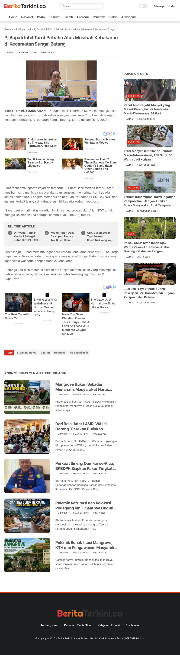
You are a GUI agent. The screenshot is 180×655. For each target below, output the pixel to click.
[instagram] (168, 17)
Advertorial (128, 17)
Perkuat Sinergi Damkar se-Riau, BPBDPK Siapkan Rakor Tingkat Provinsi (84, 466)
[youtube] (174, 17)
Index (172, 6)
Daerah (68, 17)
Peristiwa (99, 17)
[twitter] (151, 17)
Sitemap (159, 6)
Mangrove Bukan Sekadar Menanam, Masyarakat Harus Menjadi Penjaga (82, 387)
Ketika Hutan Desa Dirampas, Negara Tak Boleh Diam (62, 236)
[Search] (101, 6)
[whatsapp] (157, 17)
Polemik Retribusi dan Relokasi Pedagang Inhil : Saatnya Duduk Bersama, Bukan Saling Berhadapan (84, 505)
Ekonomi (83, 17)
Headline (60, 352)
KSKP (131, 234)
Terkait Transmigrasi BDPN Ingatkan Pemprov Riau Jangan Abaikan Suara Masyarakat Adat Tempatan (149, 201)
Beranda (8, 29)
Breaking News (26, 352)
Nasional (27, 17)
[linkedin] (36, 362)
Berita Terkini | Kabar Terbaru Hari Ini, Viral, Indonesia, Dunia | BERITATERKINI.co (101, 638)
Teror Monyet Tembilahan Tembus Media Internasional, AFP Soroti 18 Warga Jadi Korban (148, 155)
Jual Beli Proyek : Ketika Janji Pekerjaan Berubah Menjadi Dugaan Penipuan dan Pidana (149, 293)
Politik (41, 17)
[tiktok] (162, 17)
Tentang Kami (49, 625)
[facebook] (145, 17)
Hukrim (54, 17)
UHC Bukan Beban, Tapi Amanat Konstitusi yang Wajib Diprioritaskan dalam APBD (101, 236)
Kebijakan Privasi (109, 625)
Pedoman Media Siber (78, 625)
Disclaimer (132, 625)
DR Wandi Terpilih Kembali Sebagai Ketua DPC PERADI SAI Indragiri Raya (26, 236)
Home (13, 17)
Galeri (113, 17)
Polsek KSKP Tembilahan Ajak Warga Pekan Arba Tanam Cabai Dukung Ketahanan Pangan (146, 247)
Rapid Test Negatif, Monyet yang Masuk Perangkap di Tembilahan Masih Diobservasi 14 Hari (147, 109)
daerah (45, 352)
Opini (131, 279)
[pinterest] (28, 362)
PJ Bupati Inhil (23, 29)
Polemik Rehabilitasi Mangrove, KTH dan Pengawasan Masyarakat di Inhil (86, 545)
